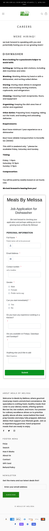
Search (6, 447)
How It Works (8, 451)
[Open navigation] (3, 14)
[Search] (42, 14)
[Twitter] (9, 430)
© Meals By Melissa (24, 506)
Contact (6, 459)
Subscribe (11, 495)
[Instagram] (14, 430)
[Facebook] (3, 430)
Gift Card (7, 463)
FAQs (5, 444)
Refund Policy (9, 467)
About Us (7, 455)
